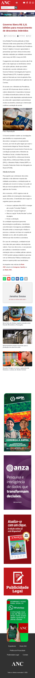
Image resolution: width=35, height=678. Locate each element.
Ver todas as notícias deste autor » (17, 299)
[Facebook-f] (27, 3)
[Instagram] (30, 3)
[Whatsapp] (33, 3)
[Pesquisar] (16, 7)
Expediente (12, 646)
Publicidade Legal (13, 655)
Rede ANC (23, 646)
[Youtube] (24, 3)
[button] (16, 2)
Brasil (29, 36)
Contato (25, 655)
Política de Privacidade (17, 650)
